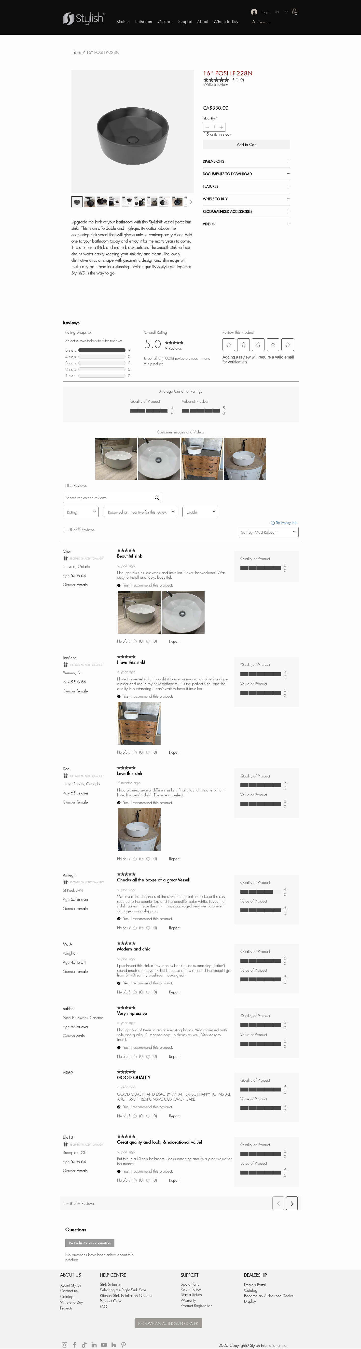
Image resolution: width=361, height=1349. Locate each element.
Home (76, 52)
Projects (66, 1308)
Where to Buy (71, 1302)
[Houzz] (113, 1345)
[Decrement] (207, 127)
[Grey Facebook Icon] (74, 1345)
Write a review (216, 84)
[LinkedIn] (94, 1345)
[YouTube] (104, 1345)
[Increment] (222, 127)
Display (250, 1301)
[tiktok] (84, 1345)
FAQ (103, 1306)
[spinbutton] (214, 127)
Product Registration (196, 1305)
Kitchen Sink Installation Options (126, 1295)
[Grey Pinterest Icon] (123, 1345)
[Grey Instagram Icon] (64, 1345)
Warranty (188, 1300)
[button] (294, 12)
